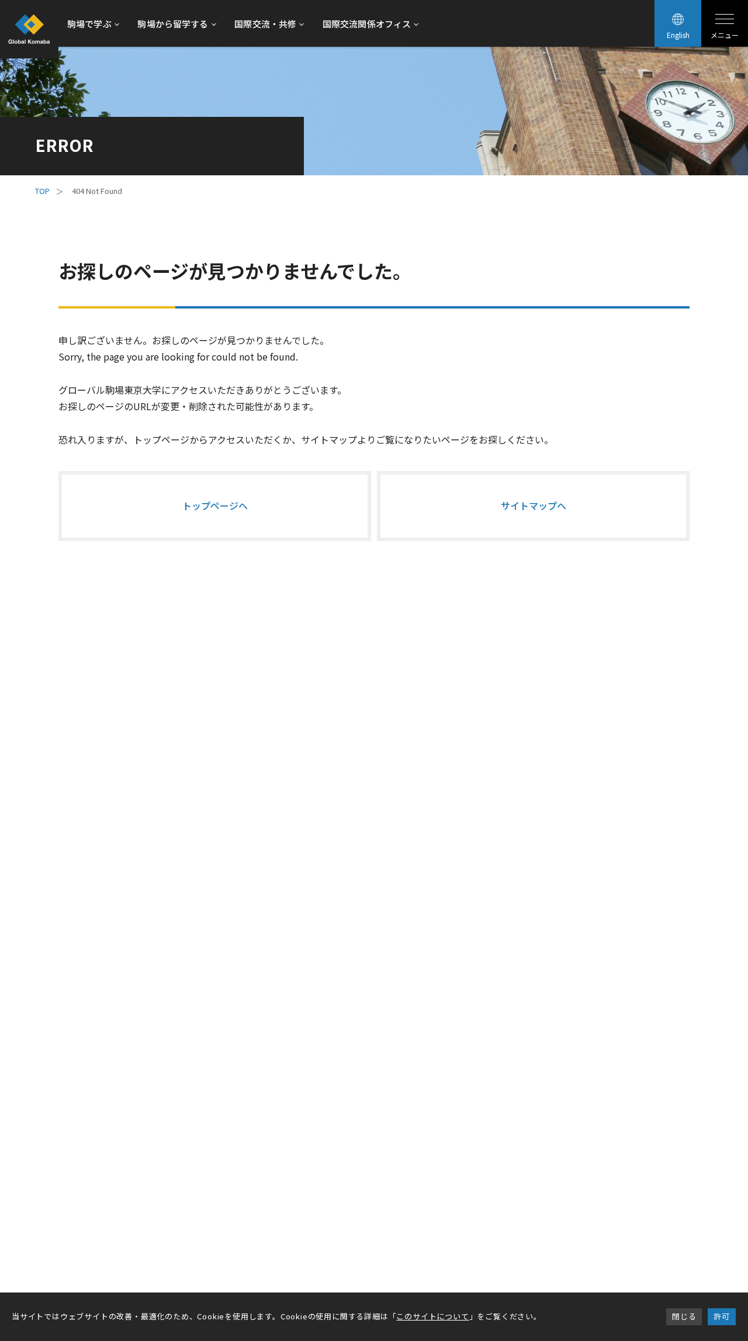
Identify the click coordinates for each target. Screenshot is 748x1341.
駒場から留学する (172, 24)
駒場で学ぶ (89, 24)
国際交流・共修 (265, 24)
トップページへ (215, 505)
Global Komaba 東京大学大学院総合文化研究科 (29, 29)
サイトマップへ (533, 505)
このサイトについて (432, 1316)
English (678, 35)
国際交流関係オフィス (367, 24)
